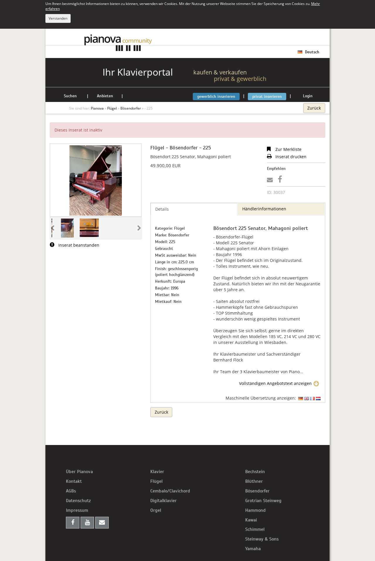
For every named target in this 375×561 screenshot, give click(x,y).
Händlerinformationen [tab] (264, 209)
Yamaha (253, 549)
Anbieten (105, 95)
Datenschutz (78, 501)
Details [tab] (162, 209)
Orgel (155, 510)
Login (308, 95)
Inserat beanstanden (78, 245)
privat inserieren (267, 96)
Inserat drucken (290, 156)
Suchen (70, 95)
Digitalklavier (163, 501)
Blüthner (254, 481)
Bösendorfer (257, 491)
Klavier (157, 472)
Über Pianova (79, 472)
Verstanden (58, 18)
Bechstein (255, 472)
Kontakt (74, 481)
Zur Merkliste (287, 149)
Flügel (156, 481)
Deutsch (311, 52)
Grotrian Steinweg (263, 501)
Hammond (255, 510)
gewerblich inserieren (216, 96)
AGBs (71, 491)
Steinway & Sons (262, 539)
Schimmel (255, 529)
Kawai (251, 520)
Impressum (77, 510)
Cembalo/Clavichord (170, 491)
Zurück (314, 108)
